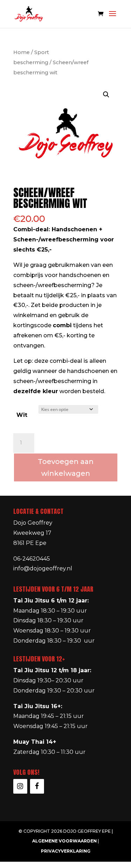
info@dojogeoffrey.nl (42, 568)
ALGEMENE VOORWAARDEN (64, 841)
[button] (106, 94)
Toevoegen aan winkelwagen (66, 467)
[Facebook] (37, 786)
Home (21, 52)
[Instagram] (20, 786)
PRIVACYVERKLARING (65, 851)
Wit (21, 415)
